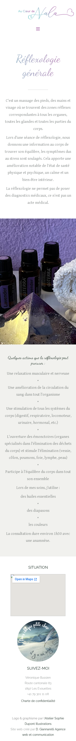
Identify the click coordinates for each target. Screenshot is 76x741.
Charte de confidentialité (38, 701)
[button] (38, 29)
